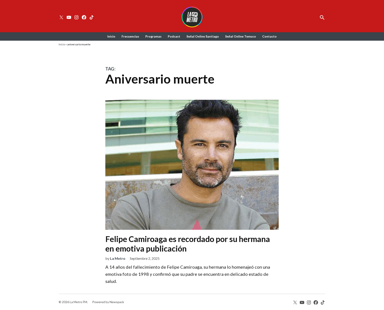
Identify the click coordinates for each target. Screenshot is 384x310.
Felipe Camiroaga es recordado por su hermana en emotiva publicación (187, 243)
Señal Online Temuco (240, 36)
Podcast (174, 36)
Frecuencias (130, 36)
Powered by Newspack (108, 302)
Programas (153, 36)
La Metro (117, 258)
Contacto (269, 36)
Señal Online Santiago (202, 36)
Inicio (111, 36)
